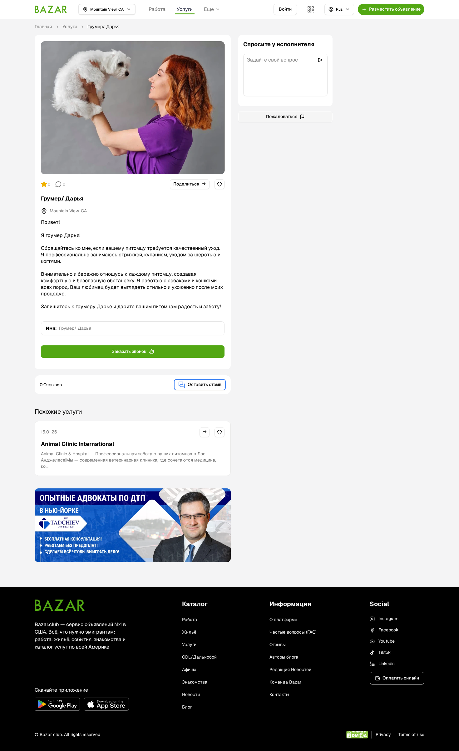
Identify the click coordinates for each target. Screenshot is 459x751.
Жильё (189, 632)
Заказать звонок (129, 351)
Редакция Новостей (290, 669)
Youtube (386, 641)
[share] (205, 432)
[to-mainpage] (60, 605)
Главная (43, 26)
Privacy (383, 734)
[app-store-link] (106, 704)
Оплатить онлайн (401, 678)
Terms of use (411, 734)
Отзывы (277, 644)
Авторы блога (283, 657)
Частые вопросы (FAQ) (293, 632)
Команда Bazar (285, 682)
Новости (191, 694)
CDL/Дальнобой (199, 657)
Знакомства (194, 682)
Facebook (388, 630)
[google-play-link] (57, 704)
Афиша (189, 669)
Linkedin (386, 663)
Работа (157, 9)
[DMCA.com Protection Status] (357, 735)
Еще (209, 9)
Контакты (279, 694)
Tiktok (384, 652)
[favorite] (220, 184)
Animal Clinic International (77, 443)
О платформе (283, 619)
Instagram (388, 618)
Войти (285, 9)
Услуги (185, 9)
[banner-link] (133, 525)
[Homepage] (51, 9)
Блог (187, 707)
